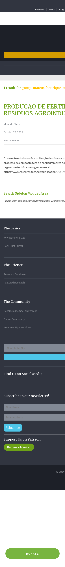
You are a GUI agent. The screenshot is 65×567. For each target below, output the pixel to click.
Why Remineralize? (14, 237)
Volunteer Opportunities (17, 327)
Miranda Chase (12, 124)
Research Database (14, 274)
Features (40, 9)
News (52, 9)
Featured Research (14, 282)
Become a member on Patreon (20, 311)
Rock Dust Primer (13, 246)
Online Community (14, 319)
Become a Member (19, 447)
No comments (11, 140)
